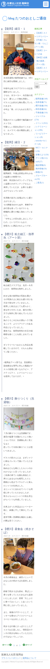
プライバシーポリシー (11, 658)
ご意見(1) (40, 183)
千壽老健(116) (42, 113)
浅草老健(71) (41, 102)
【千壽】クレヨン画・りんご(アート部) (41, 43)
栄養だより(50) (42, 155)
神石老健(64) (41, 109)
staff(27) (39, 162)
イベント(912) (42, 123)
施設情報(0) (41, 165)
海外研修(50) (41, 169)
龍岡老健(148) (42, 99)
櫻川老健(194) (42, 106)
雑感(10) (39, 172)
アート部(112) (42, 158)
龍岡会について (29, 658)
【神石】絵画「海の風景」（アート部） (40, 60)
